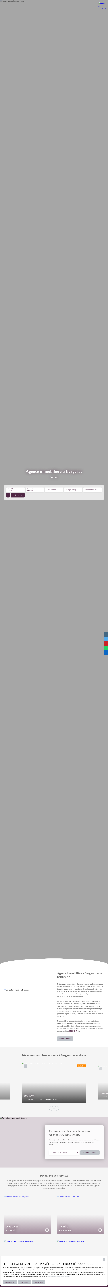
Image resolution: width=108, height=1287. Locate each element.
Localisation (51, 490)
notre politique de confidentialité (59, 1276)
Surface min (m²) (91, 490)
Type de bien (30, 488)
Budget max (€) (71, 490)
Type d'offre (11, 488)
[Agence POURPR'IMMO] (102, 6)
